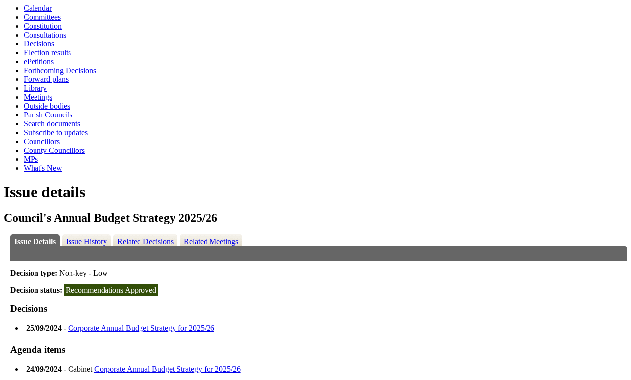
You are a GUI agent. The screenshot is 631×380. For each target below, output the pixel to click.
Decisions (39, 43)
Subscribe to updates (56, 132)
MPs (31, 159)
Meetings (38, 97)
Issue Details (35, 241)
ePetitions (39, 61)
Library (35, 88)
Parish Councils (48, 115)
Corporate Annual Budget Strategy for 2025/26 (141, 328)
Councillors (42, 141)
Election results (47, 52)
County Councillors (54, 150)
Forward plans (46, 79)
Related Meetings (211, 241)
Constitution (43, 26)
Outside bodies (47, 106)
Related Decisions (145, 241)
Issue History (86, 241)
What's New (43, 168)
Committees (42, 17)
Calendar (38, 8)
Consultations (45, 35)
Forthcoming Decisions (60, 70)
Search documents (52, 123)
